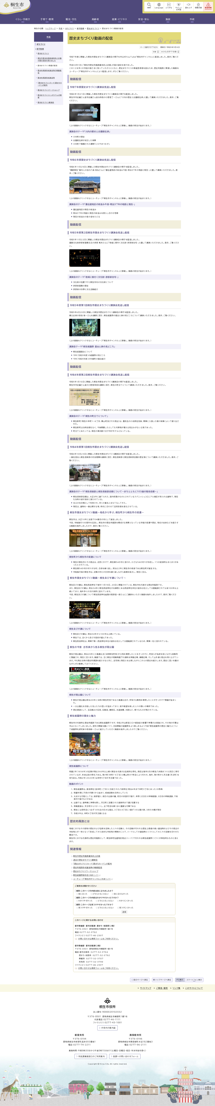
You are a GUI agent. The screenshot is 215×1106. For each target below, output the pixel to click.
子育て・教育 (47, 19)
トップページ (51, 28)
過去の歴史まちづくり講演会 (85, 860)
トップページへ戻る (163, 980)
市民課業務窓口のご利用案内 (91, 1056)
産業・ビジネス (119, 19)
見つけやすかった (86, 908)
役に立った (83, 894)
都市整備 (80, 28)
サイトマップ (145, 988)
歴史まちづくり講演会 (46, 102)
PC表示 (180, 980)
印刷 (154, 52)
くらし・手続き (22, 19)
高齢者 (95, 19)
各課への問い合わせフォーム (126, 1056)
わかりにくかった (126, 901)
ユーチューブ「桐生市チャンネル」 (92, 879)
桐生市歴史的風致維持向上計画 (86, 856)
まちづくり (69, 28)
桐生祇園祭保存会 (86, 875)
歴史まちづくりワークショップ (85, 871)
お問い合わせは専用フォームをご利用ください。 (98, 939)
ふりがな (169, 8)
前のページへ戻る (140, 980)
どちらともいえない (101, 894)
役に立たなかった (121, 894)
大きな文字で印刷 (169, 52)
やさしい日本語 (178, 8)
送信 (124, 912)
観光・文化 (71, 19)
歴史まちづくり (93, 28)
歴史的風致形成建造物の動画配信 (87, 867)
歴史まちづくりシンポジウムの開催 (50, 96)
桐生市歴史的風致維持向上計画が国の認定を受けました (50, 59)
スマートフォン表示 (194, 980)
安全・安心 (143, 19)
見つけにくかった (126, 908)
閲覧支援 (198, 8)
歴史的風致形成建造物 (46, 78)
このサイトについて (194, 988)
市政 (192, 19)
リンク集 (176, 988)
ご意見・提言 (162, 988)
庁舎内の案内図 (108, 1028)
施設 (168, 19)
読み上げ (188, 8)
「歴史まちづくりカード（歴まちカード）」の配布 (92, 864)
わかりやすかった (86, 901)
